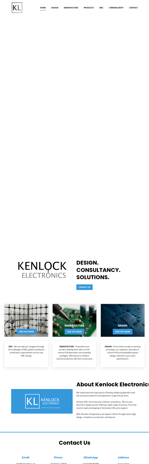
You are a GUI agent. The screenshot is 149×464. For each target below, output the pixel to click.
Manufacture (71, 7)
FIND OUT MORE (26, 331)
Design (54, 7)
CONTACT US (84, 287)
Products (89, 7)
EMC (101, 7)
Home (43, 7)
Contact (133, 7)
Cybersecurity (116, 7)
